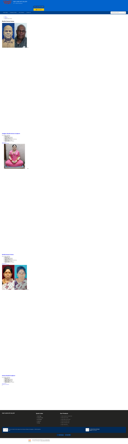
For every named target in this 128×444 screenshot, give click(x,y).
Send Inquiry (39, 9)
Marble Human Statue (8, 254)
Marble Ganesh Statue (64, 417)
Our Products (21, 12)
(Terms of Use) (47, 439)
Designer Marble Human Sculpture (11, 133)
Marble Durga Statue (64, 424)
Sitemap (38, 422)
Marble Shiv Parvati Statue (65, 422)
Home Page (5, 12)
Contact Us (28, 12)
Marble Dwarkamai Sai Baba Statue (66, 416)
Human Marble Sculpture (8, 375)
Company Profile (13, 12)
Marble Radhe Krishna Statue (65, 419)
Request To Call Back (5, 143)
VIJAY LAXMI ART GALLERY (20, 2)
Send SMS (68, 434)
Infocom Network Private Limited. (45, 440)
